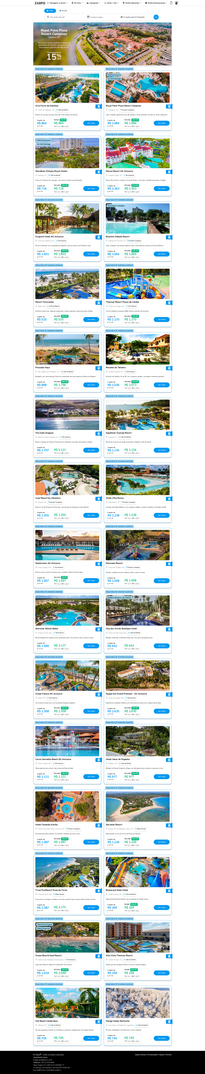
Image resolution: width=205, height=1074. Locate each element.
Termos (168, 1055)
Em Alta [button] (77, 3)
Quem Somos (140, 1055)
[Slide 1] (67, 100)
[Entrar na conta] (176, 3)
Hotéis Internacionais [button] (157, 3)
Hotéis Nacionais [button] (132, 3)
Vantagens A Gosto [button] (58, 3)
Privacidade (152, 1055)
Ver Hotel (91, 123)
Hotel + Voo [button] (112, 3)
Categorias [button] (94, 3)
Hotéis (51, 11)
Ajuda (161, 1055)
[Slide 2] (138, 753)
